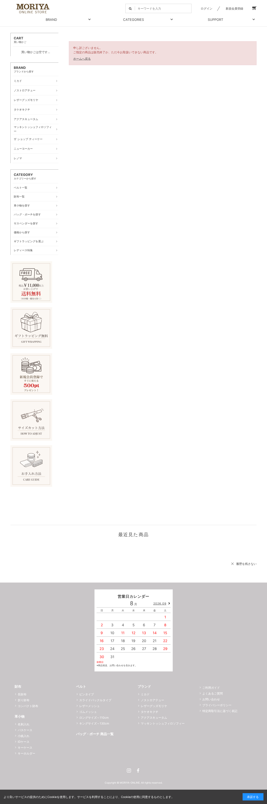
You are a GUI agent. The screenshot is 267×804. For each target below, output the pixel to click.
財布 (18, 686)
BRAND (51, 19)
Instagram (129, 770)
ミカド (145, 694)
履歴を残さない (246, 563)
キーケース (25, 747)
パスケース (25, 730)
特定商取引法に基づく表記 (219, 711)
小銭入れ (23, 736)
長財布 (22, 694)
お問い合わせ (211, 699)
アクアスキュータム (154, 717)
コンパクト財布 (28, 706)
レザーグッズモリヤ (154, 706)
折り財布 (23, 700)
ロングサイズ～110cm (94, 717)
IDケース (23, 741)
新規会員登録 (234, 8)
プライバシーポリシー (217, 705)
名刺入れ (23, 724)
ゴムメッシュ (88, 711)
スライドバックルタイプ (95, 700)
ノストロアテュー (152, 700)
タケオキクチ (149, 711)
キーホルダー (26, 753)
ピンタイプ (86, 694)
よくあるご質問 (212, 693)
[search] (130, 8)
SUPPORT (215, 19)
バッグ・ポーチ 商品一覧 (95, 734)
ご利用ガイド (211, 687)
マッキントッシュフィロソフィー (163, 723)
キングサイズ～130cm (94, 723)
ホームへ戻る (82, 58)
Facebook (138, 770)
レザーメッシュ (89, 706)
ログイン (206, 8)
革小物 (20, 716)
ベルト (81, 686)
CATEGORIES (133, 19)
